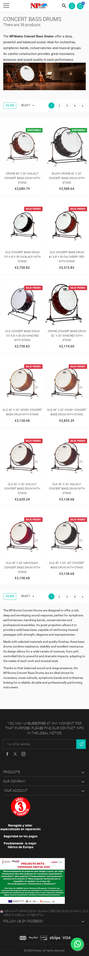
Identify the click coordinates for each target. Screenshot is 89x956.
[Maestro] (23, 937)
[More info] (27, 121)
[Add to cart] (18, 121)
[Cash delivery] (55, 937)
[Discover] (43, 937)
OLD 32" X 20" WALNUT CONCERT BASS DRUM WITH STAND (22, 489)
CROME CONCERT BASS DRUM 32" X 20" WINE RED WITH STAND (67, 335)
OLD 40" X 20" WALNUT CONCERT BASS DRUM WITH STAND (67, 489)
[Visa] (66, 937)
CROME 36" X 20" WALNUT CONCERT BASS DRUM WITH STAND (22, 178)
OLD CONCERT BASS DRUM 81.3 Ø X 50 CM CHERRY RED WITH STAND (66, 257)
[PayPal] (33, 937)
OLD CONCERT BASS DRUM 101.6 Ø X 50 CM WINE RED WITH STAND (22, 335)
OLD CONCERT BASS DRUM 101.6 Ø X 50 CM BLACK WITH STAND (22, 257)
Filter (10, 105)
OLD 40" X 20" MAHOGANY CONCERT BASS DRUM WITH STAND (22, 567)
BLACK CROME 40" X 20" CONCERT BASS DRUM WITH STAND (67, 178)
